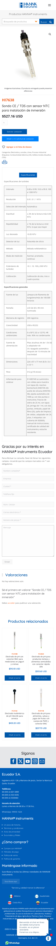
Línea (29, 152)
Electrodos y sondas (18, 152)
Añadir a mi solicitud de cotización (20, 139)
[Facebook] (13, 761)
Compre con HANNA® (13, 848)
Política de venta (11, 855)
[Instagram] (35, 761)
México (17, 896)
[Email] (42, 761)
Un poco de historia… (12, 825)
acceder (11, 603)
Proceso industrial (39, 152)
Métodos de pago (11, 852)
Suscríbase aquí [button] (11, 881)
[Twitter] (20, 761)
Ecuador (44, 902)
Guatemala (44, 896)
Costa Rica (17, 902)
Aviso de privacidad (12, 832)
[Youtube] (28, 761)
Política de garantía (12, 859)
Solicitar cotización (14, 132)
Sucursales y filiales (12, 835)
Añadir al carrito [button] (14, 678)
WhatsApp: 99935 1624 (12, 812)
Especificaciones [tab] (28, 175)
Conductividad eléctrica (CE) (21, 155)
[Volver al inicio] (28, 5)
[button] (49, 5)
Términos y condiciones (13, 828)
